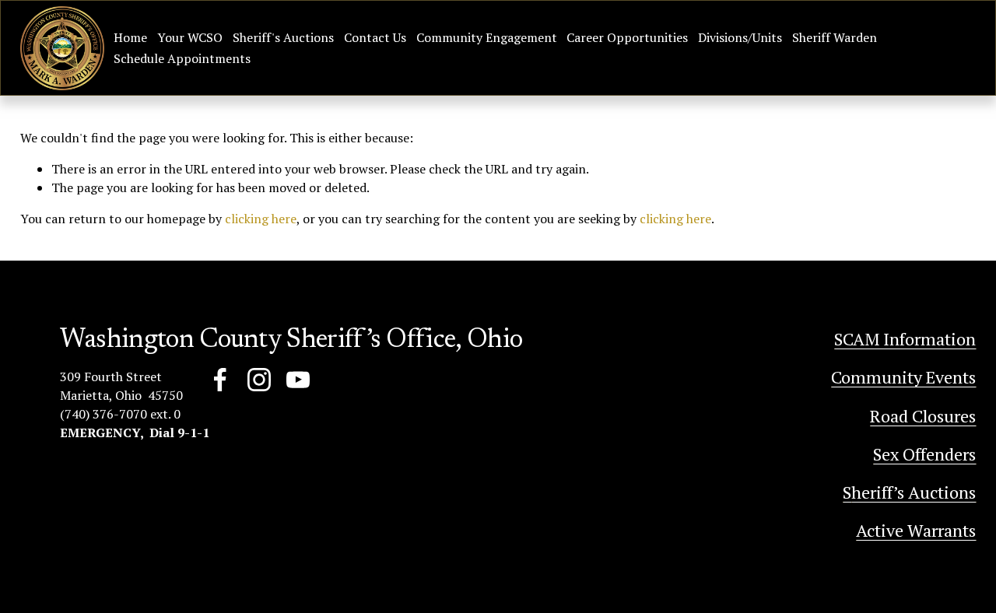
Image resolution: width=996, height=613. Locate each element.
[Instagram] (259, 379)
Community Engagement (486, 37)
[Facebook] (220, 379)
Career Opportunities (627, 37)
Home (130, 37)
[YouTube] (298, 379)
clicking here (260, 218)
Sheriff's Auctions (283, 37)
